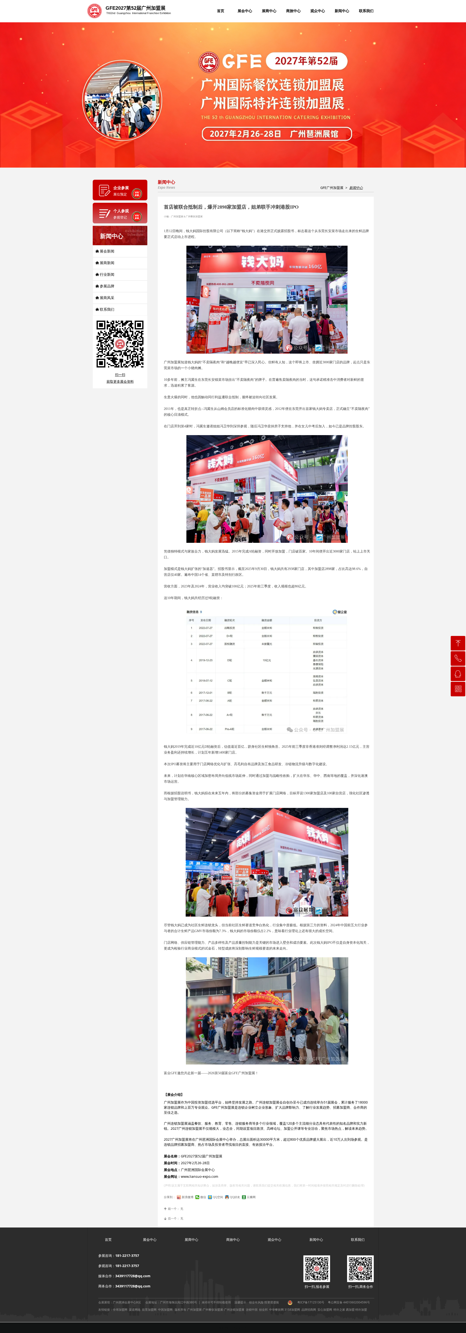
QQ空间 (218, 1197)
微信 (203, 1197)
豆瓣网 (251, 1197)
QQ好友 (235, 1197)
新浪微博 (187, 1197)
